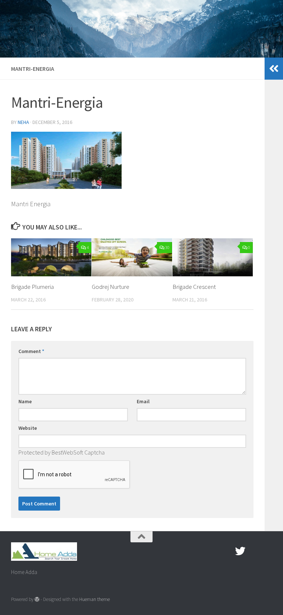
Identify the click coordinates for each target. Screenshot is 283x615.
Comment (31, 351)
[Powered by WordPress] (37, 599)
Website (27, 428)
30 (167, 247)
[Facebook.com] (227, 551)
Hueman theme (94, 599)
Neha (23, 122)
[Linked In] (267, 551)
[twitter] (240, 551)
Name (25, 401)
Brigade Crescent (194, 287)
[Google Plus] (253, 551)
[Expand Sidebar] (274, 69)
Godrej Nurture (110, 287)
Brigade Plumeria (32, 287)
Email (143, 401)
